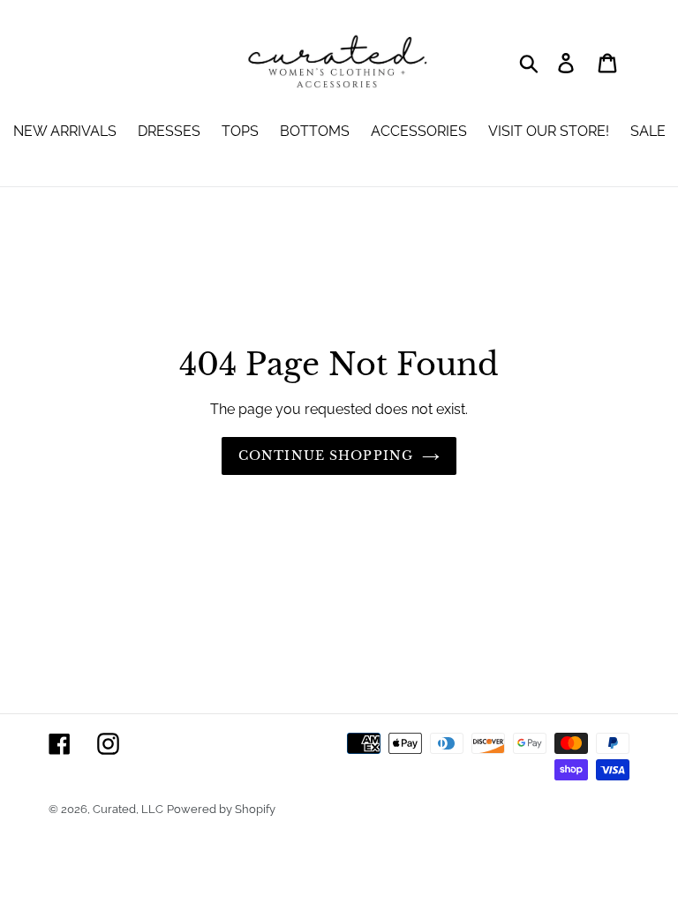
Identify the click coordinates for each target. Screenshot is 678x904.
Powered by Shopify (221, 809)
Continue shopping (325, 455)
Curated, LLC (128, 809)
